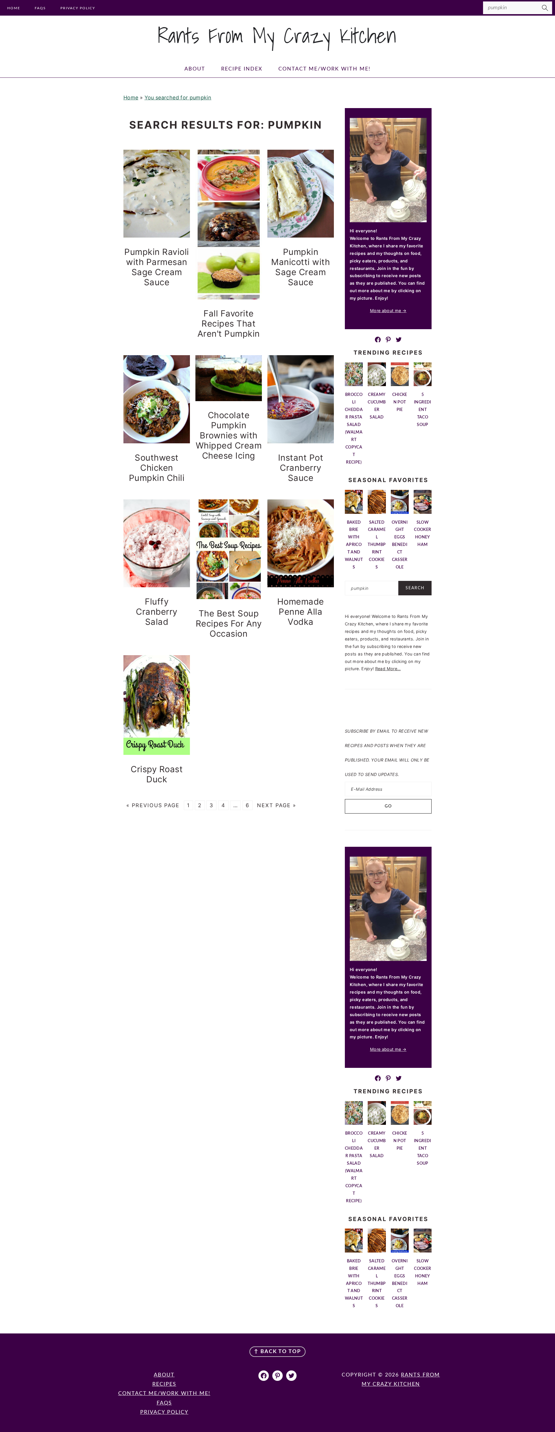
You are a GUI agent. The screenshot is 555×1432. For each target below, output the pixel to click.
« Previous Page (153, 805)
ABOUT (164, 1375)
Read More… (388, 668)
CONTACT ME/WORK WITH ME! (164, 1393)
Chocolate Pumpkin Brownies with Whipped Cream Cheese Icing (229, 435)
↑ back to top (277, 1351)
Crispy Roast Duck (157, 774)
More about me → (388, 310)
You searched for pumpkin (178, 98)
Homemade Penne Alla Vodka (300, 611)
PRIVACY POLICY (164, 1412)
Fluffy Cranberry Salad (156, 611)
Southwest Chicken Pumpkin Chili (157, 468)
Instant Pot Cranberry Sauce (300, 468)
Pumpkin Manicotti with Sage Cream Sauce (300, 267)
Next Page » (276, 805)
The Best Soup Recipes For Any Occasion (229, 623)
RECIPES (164, 1384)
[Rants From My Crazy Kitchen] (277, 48)
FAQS (164, 1403)
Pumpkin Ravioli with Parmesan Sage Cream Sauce (156, 267)
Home (130, 98)
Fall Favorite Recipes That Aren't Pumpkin (228, 323)
